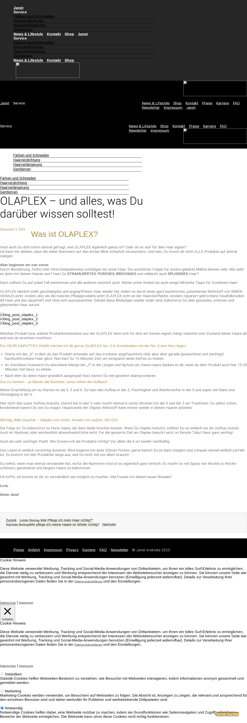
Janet (18, 8)
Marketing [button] (8, 687)
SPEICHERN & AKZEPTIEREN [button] (26, 721)
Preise (207, 103)
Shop (69, 34)
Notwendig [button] (9, 704)
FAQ (236, 103)
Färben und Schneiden (34, 16)
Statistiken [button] (8, 670)
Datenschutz (8, 602)
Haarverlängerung (30, 25)
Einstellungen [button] (11, 590)
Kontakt (54, 34)
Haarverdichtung (28, 21)
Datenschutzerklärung (88, 581)
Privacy (72, 550)
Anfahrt (34, 550)
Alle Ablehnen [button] (35, 590)
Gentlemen (23, 30)
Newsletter (151, 107)
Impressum (173, 107)
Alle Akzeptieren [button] (61, 590)
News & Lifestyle (28, 34)
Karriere (222, 103)
